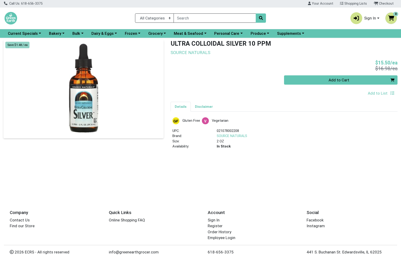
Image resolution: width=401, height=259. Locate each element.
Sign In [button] (370, 18)
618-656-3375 (221, 252)
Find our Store (22, 226)
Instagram (316, 226)
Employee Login (221, 237)
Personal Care (226, 33)
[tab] (181, 106)
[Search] (261, 18)
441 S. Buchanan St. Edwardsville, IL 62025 (344, 252)
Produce (258, 33)
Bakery (55, 33)
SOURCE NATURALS (232, 136)
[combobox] (215, 18)
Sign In (214, 220)
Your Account (322, 3)
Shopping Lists (355, 3)
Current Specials (23, 33)
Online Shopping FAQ (127, 220)
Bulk (76, 33)
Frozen (131, 33)
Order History (219, 232)
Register (215, 226)
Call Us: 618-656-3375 (25, 3)
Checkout (386, 3)
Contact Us (20, 220)
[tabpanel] (284, 135)
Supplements (289, 33)
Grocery (155, 33)
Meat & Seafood (188, 33)
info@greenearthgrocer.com (134, 252)
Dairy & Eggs (102, 33)
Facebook (315, 220)
